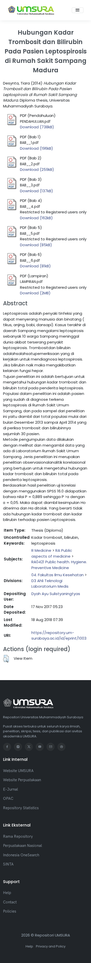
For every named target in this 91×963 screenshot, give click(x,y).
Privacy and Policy (50, 946)
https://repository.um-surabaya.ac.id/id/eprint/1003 (58, 635)
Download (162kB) (36, 218)
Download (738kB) (37, 127)
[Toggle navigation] (77, 10)
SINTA (8, 864)
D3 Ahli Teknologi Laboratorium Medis (50, 583)
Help (7, 892)
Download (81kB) (35, 266)
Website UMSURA (18, 770)
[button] (6, 659)
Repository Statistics (21, 807)
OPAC (8, 798)
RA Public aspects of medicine (51, 553)
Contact (10, 902)
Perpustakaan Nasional (22, 845)
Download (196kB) (36, 148)
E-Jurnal (10, 789)
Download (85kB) (36, 244)
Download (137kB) (36, 191)
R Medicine (41, 550)
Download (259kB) (37, 169)
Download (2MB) (35, 293)
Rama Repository (18, 836)
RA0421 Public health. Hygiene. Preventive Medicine (59, 564)
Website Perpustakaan (22, 779)
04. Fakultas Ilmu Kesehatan (57, 574)
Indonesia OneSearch (21, 854)
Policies (9, 911)
